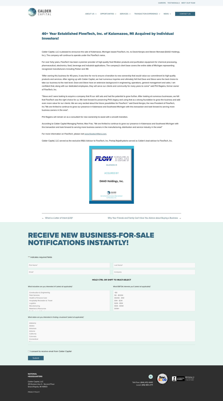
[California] (111, 334)
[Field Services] (69, 295)
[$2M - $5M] (154, 303)
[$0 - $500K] (154, 295)
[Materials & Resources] (69, 308)
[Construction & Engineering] (69, 292)
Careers (162, 3)
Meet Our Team (188, 3)
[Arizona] (111, 331)
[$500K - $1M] (154, 298)
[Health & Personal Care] (69, 298)
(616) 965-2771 (147, 385)
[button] (185, 14)
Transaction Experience (146, 13)
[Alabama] (111, 323)
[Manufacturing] (69, 306)
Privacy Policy (34, 392)
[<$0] (154, 292)
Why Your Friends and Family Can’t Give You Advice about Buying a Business (143, 217)
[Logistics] (69, 303)
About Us (89, 13)
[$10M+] (154, 308)
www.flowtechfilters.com (95, 133)
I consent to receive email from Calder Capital (51, 351)
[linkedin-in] (151, 377)
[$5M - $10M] (154, 306)
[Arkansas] (111, 328)
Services (124, 13)
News (166, 13)
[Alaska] (111, 325)
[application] (95, 13)
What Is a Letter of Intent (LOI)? (59, 217)
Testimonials (173, 3)
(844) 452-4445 (146, 382)
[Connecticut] (111, 339)
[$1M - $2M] (154, 300)
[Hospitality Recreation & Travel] (69, 300)
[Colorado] (111, 336)
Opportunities (107, 13)
